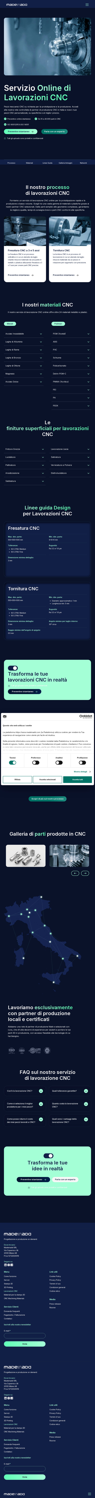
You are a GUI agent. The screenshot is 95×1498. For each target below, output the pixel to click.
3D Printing (8, 1287)
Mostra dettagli (80, 772)
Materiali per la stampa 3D (14, 1295)
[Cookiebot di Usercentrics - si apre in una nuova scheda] (81, 716)
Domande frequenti (12, 1311)
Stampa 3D (8, 1284)
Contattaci (8, 1319)
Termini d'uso (55, 1284)
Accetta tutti (77, 779)
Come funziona (10, 1276)
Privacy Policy (55, 1280)
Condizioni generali (57, 1287)
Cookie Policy (55, 1276)
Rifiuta (17, 779)
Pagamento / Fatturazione (14, 1315)
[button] (87, 5)
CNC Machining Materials (14, 1298)
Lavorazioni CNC (11, 1291)
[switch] (35, 763)
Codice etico (54, 1291)
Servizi (7, 1280)
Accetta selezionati (47, 779)
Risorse (52, 1307)
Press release (55, 1304)
